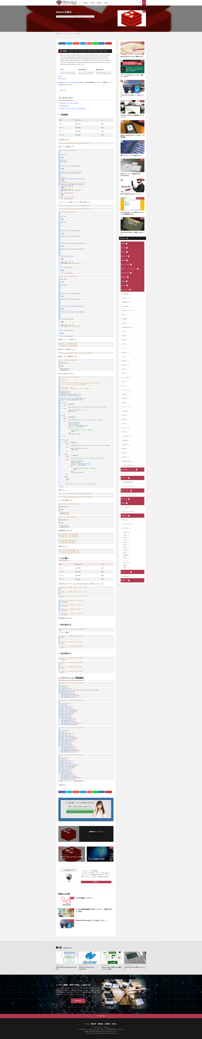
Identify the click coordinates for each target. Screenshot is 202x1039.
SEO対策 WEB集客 (128, 482)
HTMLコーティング (128, 310)
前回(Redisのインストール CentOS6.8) (69, 82)
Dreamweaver (127, 302)
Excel (125, 423)
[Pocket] (89, 43)
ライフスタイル (129, 524)
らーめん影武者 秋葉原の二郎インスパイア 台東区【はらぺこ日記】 (94, 910)
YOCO (127, 542)
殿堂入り (126, 580)
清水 (126, 545)
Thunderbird (127, 272)
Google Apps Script (128, 327)
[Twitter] (69, 43)
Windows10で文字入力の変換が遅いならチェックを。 (132, 116)
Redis (77, 16)
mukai (126, 547)
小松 (126, 540)
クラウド (126, 427)
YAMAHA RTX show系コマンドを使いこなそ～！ (91, 920)
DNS (125, 314)
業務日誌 (126, 515)
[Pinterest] (108, 43)
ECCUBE (126, 419)
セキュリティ (127, 490)
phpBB (125, 402)
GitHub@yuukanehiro (103, 876)
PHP (72, 897)
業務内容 (85, 2)
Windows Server (128, 461)
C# (124, 386)
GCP (125, 247)
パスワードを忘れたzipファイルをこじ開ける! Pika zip (132, 75)
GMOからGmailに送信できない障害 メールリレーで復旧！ (112, 968)
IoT (124, 331)
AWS (125, 432)
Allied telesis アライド (129, 576)
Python (125, 365)
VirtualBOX (126, 306)
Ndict (126, 532)
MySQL (126, 448)
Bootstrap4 (126, 293)
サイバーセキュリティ (129, 494)
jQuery (125, 452)
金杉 (126, 552)
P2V (125, 344)
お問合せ (106, 2)
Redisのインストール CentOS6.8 (70, 103)
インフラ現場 (127, 264)
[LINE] (94, 43)
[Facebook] (62, 43)
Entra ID (126, 256)
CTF (125, 348)
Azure (125, 285)
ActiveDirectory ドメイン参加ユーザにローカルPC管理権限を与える (132, 213)
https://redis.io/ (62, 78)
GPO (125, 252)
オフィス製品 (127, 377)
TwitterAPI (126, 411)
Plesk (125, 415)
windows (126, 457)
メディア (126, 499)
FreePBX (126, 319)
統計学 (125, 277)
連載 (125, 503)
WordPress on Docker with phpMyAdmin (86, 968)
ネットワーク (71, 920)
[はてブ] (82, 43)
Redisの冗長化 (77, 33)
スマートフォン (127, 406)
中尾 (126, 557)
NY (126, 537)
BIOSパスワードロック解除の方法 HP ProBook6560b (130, 174)
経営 (125, 281)
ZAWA (126, 550)
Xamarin (142, 121)
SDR (125, 243)
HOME (58, 33)
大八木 (127, 562)
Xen (125, 356)
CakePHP (126, 444)
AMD (125, 260)
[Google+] (75, 43)
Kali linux (126, 298)
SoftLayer (126, 398)
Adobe (125, 394)
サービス (126, 478)
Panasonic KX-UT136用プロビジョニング (135, 968)
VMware (126, 360)
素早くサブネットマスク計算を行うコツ (131, 155)
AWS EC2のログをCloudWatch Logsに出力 (66, 968)
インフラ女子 (127, 507)
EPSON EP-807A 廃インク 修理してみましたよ (132, 233)
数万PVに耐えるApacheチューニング (131, 194)
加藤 (143, 101)
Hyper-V (126, 335)
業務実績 (93, 2)
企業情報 (99, 2)
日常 (72, 909)
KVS (79, 16)
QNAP (125, 339)
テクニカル (65, 33)
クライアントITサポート (130, 486)
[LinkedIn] (101, 43)
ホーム (80, 2)
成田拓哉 (127, 555)
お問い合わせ (78, 1000)
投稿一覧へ (95, 881)
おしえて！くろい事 (129, 511)
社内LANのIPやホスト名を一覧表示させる (132, 56)
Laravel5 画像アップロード (84, 898)
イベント (126, 473)
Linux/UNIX (84, 16)
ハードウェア (127, 390)
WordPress (127, 440)
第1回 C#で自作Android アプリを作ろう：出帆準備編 (132, 136)
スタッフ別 (127, 528)
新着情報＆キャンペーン (130, 469)
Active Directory (141, 198)
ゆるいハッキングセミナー (130, 268)
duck (126, 535)
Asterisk (126, 323)
